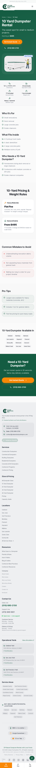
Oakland (10, 335)
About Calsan (5, 574)
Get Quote (4, 592)
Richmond (18, 342)
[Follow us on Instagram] (14, 760)
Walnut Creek (9, 346)
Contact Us (5, 589)
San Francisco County (20, 686)
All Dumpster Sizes (7, 480)
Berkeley (17, 335)
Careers (4, 586)
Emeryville (10, 342)
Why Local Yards (6, 580)
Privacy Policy (19, 754)
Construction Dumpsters (9, 451)
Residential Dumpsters (9, 461)
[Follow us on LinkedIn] (27, 760)
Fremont (27, 339)
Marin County (19, 692)
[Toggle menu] (32, 6)
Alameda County (7, 686)
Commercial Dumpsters (9, 454)
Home (3, 17)
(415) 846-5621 (8, 612)
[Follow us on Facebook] (9, 760)
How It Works (6, 557)
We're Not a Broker (7, 583)
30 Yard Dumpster (7, 490)
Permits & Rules (6, 554)
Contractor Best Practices (10, 564)
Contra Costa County (21, 689)
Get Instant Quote (10, 42)
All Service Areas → (8, 541)
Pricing (4, 496)
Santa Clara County (8, 689)
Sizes (9, 17)
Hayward (19, 339)
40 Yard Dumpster (7, 493)
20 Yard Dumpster (7, 487)
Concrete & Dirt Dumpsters (10, 464)
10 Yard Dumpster (7, 483)
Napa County (6, 695)
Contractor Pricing (7, 470)
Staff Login (29, 754)
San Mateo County (8, 692)
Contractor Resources (8, 567)
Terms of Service (8, 754)
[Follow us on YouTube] (18, 760)
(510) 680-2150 (13, 48)
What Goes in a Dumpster (9, 551)
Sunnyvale (5, 537)
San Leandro (10, 339)
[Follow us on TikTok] (23, 760)
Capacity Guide (6, 499)
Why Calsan (5, 577)
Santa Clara (27, 346)
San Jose (18, 346)
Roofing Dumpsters (8, 457)
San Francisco (6, 516)
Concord (26, 342)
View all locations (27, 640)
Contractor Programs (8, 467)
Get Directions (8, 651)
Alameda (25, 335)
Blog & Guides (6, 560)
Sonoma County (28, 695)
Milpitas (4, 528)
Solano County (17, 695)
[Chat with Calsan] (31, 758)
